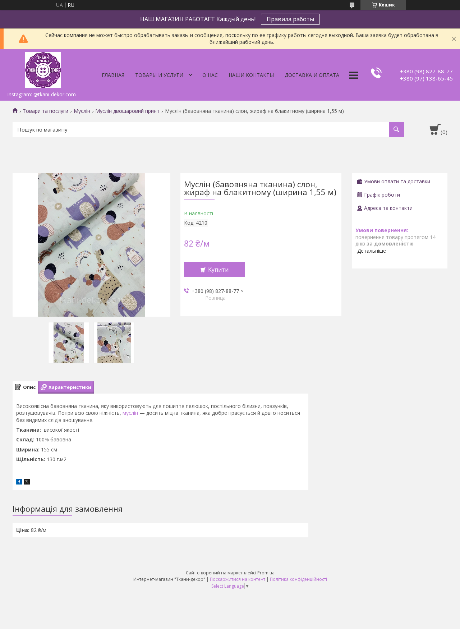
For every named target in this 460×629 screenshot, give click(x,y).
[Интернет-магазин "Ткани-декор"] (43, 68)
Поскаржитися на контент (237, 579)
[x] (27, 482)
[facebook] (19, 482)
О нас (210, 75)
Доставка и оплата (312, 75)
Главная (113, 75)
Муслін (82, 111)
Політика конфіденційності (298, 579)
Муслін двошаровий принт (127, 111)
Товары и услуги (159, 75)
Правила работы (290, 19)
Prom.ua (266, 573)
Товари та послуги (45, 111)
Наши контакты (251, 75)
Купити (218, 270)
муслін (130, 412)
